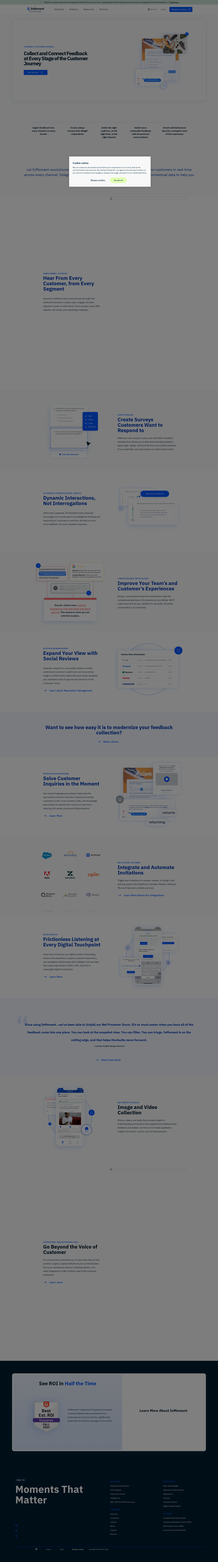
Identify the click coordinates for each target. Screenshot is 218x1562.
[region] (110, 171)
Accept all (118, 180)
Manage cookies (98, 180)
